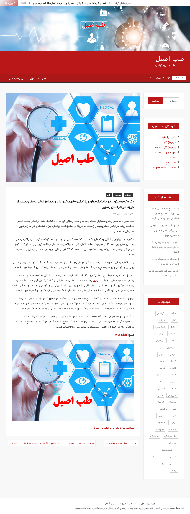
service (172, 313)
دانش (173, 368)
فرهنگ (164, 409)
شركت (161, 402)
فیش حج (171, 162)
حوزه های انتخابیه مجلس (165, 155)
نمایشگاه (154, 436)
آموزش (163, 320)
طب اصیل (169, 59)
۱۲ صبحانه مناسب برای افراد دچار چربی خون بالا (165, 261)
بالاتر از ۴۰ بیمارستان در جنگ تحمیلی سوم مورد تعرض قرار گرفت (165, 247)
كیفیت (173, 422)
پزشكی (107, 428)
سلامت (118, 195)
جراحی (173, 354)
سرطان (161, 388)
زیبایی (173, 381)
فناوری (161, 415)
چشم (173, 470)
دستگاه (172, 374)
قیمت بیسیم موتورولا (163, 167)
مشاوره (172, 429)
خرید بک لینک (167, 137)
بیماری (159, 340)
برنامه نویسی (157, 333)
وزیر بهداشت (169, 456)
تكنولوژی (171, 347)
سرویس (172, 395)
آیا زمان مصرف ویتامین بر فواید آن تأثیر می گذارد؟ (164, 273)
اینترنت (172, 333)
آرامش (160, 313)
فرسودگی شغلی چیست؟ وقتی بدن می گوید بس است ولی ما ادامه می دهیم (60, 3)
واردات (172, 443)
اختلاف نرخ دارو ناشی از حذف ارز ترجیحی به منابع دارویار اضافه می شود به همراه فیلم (165, 213)
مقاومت (160, 429)
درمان (94, 280)
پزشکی (128, 195)
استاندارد (160, 327)
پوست (161, 463)
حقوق (162, 354)
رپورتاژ (159, 374)
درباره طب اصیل (16, 78)
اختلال (173, 327)
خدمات (96, 428)
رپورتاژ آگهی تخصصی (164, 147)
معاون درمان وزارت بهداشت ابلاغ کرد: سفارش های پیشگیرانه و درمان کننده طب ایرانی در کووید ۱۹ (52, 443)
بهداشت (130, 428)
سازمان (161, 381)
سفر (160, 395)
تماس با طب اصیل (38, 78)
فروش (173, 415)
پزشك (119, 428)
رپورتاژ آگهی (169, 142)
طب (108, 195)
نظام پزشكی (170, 436)
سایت (173, 388)
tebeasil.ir (121, 335)
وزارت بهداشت (168, 450)
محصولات (160, 422)
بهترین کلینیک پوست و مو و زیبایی (121, 443)
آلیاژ (174, 320)
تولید (159, 347)
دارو (162, 361)
